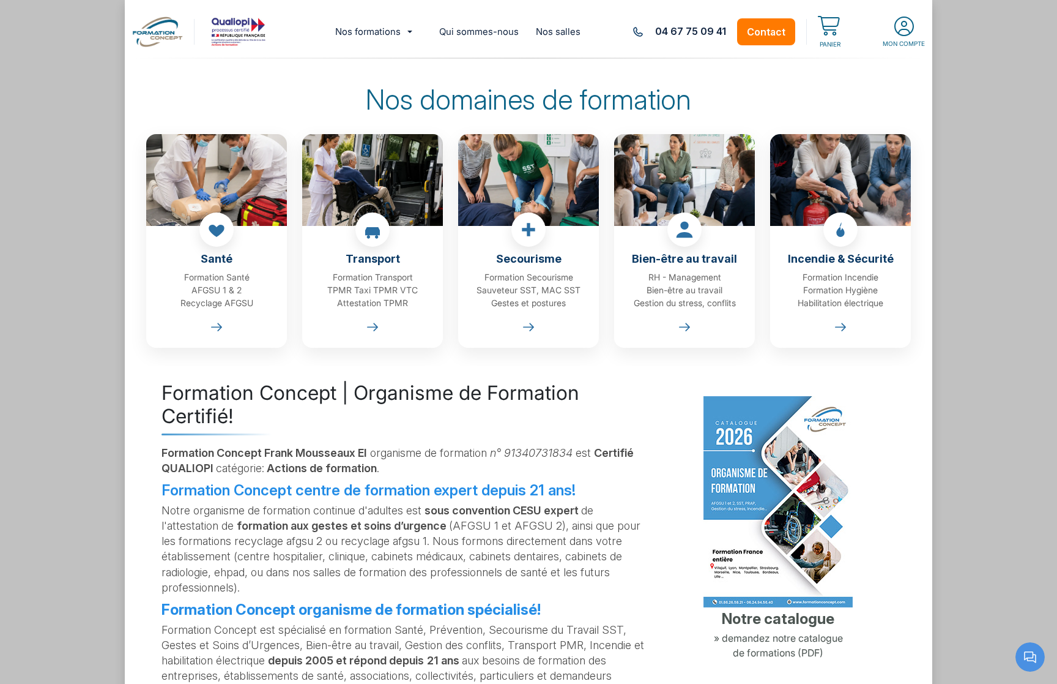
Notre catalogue (778, 619)
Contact (766, 32)
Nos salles (558, 31)
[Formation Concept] (157, 32)
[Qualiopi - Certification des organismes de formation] (240, 32)
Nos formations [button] (368, 31)
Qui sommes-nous (479, 31)
